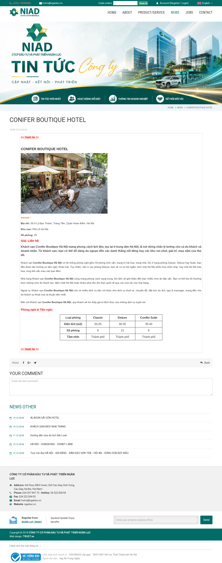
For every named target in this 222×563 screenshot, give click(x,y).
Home (171, 107)
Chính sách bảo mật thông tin (24, 545)
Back (207, 362)
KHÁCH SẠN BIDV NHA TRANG (39, 426)
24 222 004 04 (58, 492)
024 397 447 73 (30, 492)
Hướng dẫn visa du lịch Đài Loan (40, 435)
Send (206, 519)
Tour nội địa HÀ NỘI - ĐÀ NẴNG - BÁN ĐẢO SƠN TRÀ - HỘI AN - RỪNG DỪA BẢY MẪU (71, 453)
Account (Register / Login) (174, 3)
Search (143, 3)
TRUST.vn (28, 536)
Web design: (16, 536)
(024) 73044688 (22, 3)
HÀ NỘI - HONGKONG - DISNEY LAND (43, 444)
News (180, 107)
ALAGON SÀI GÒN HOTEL (36, 417)
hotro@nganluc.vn (53, 3)
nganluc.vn (30, 504)
